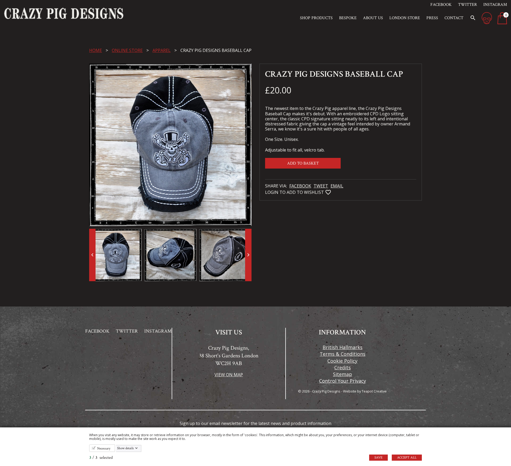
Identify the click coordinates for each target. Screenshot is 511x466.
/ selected (101, 457)
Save (378, 457)
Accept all (407, 457)
